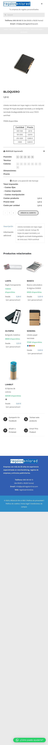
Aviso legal (25, 504)
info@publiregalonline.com (27, 24)
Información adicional (8, 234)
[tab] (8, 226)
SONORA (31, 331)
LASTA (8, 281)
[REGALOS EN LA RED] (16, 4)
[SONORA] (35, 317)
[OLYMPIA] (13, 317)
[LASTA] (13, 267)
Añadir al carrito (28, 213)
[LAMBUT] (13, 371)
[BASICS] (35, 267)
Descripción (8, 226)
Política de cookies (13, 504)
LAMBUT (9, 384)
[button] (29, 740)
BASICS (30, 281)
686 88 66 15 (18, 20)
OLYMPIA (9, 331)
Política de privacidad (35, 500)
